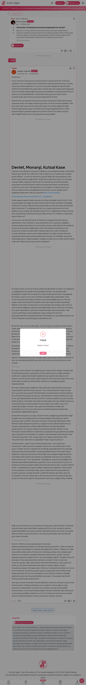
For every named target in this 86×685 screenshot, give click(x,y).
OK (43, 353)
